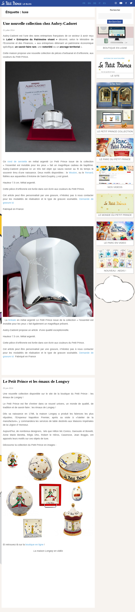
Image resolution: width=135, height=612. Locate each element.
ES (104, 3)
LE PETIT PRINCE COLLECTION (115, 131)
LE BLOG (27, 4)
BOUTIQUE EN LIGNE (115, 48)
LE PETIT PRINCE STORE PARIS (115, 103)
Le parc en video (115, 243)
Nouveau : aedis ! (115, 270)
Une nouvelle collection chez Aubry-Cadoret (40, 23)
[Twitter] (131, 3)
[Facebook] (126, 3)
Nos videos (115, 187)
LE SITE (115, 75)
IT (99, 3)
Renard (89, 172)
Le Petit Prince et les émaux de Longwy (36, 381)
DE (94, 3)
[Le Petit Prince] (11, 3)
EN (89, 3)
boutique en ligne (34, 544)
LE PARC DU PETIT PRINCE (115, 159)
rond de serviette (17, 161)
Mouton (73, 172)
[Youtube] (121, 3)
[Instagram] (116, 3)
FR (84, 3)
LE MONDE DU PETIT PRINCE (115, 215)
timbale (12, 320)
